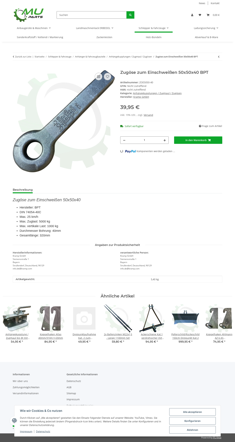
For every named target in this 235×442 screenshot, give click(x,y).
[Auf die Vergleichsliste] (98, 76)
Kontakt (215, 3)
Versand (148, 115)
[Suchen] (130, 15)
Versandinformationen (26, 393)
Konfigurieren (192, 420)
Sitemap (71, 393)
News (202, 3)
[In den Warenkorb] (15, 68)
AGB (69, 387)
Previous (8, 326)
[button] (192, 15)
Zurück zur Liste (23, 56)
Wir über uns (20, 381)
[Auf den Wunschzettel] (107, 76)
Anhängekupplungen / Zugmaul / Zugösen (157, 93)
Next (226, 326)
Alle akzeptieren (192, 411)
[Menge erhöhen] (164, 140)
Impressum (26, 431)
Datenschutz (43, 431)
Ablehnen (192, 429)
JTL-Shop (217, 437)
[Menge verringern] (124, 140)
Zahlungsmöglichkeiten (26, 387)
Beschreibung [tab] (23, 189)
